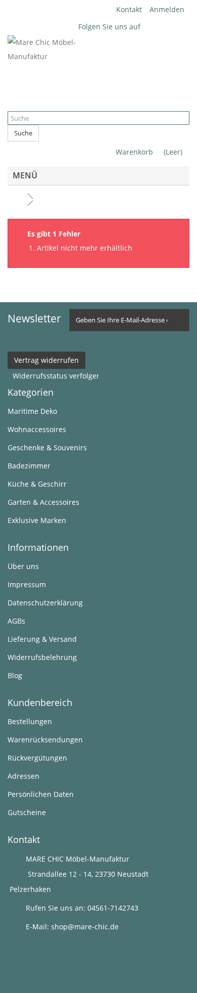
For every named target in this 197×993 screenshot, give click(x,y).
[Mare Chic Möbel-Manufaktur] (98, 68)
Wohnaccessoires (37, 429)
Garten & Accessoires (43, 502)
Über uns (23, 566)
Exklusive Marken (37, 520)
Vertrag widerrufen (46, 360)
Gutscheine (27, 812)
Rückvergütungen (37, 758)
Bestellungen (30, 721)
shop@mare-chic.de (85, 926)
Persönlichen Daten (41, 794)
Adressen (23, 776)
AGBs (16, 621)
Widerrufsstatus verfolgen (57, 376)
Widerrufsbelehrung (42, 657)
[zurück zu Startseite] (17, 200)
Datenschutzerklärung (45, 602)
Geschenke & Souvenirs (47, 447)
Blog (15, 675)
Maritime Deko (32, 411)
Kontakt (129, 9)
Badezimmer (29, 465)
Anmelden (167, 9)
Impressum (27, 584)
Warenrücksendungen (45, 739)
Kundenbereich (40, 702)
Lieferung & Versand (42, 639)
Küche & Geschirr (37, 484)
